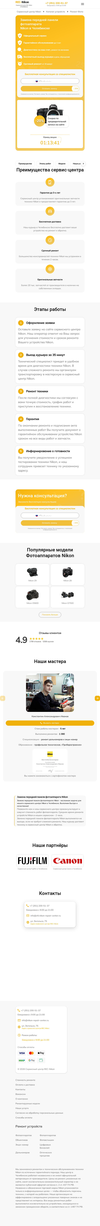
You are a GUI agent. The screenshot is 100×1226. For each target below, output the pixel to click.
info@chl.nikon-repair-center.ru (45, 915)
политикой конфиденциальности (68, 94)
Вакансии (20, 1094)
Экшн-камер (21, 1144)
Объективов (21, 1140)
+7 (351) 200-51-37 (56, 3)
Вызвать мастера (51, 723)
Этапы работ (45, 163)
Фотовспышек (47, 1140)
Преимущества (25, 163)
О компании (21, 1098)
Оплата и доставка (25, 1084)
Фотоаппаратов (23, 1135)
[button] (97, 698)
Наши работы (79, 163)
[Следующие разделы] (83, 163)
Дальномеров (22, 1152)
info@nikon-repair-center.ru (35, 1020)
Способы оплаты (23, 1117)
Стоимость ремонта (25, 1080)
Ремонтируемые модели (27, 1103)
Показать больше (50, 614)
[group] (32, 862)
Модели (61, 163)
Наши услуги (22, 1108)
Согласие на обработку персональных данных (39, 1113)
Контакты (20, 1089)
